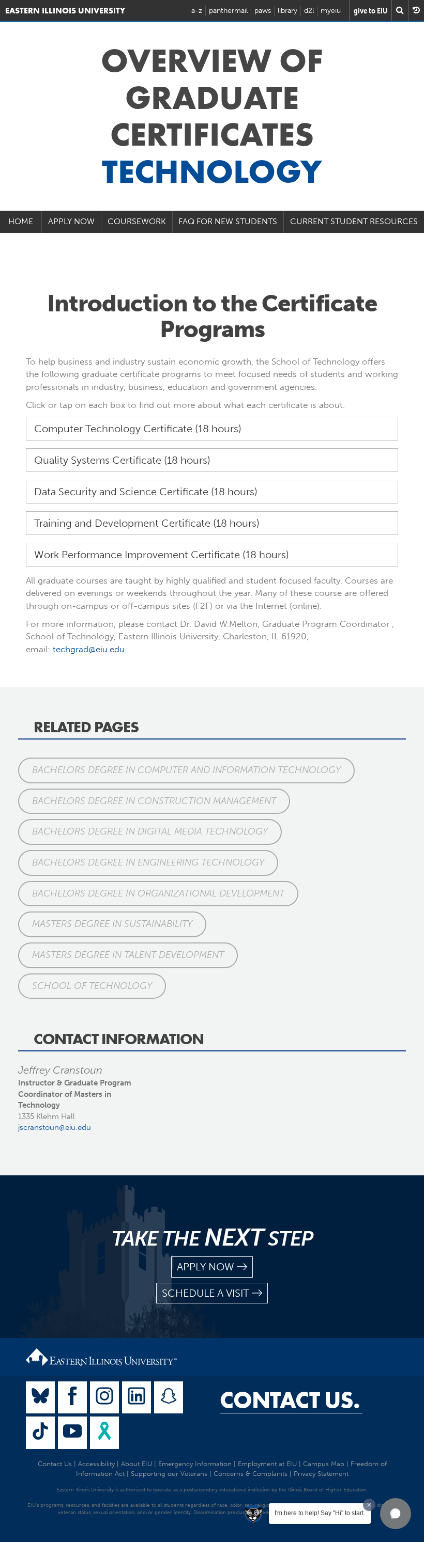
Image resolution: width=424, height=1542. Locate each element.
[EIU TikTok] (40, 1433)
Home (20, 221)
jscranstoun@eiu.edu (54, 1127)
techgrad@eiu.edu (89, 649)
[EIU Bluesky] (40, 1397)
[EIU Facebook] (72, 1397)
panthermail (228, 10)
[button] (395, 1513)
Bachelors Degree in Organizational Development (158, 893)
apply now (205, 1267)
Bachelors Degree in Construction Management (154, 801)
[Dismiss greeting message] (369, 1505)
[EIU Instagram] (104, 1397)
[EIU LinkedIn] (136, 1397)
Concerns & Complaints (250, 1473)
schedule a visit (205, 1293)
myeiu (331, 10)
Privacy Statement (321, 1473)
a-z (196, 10)
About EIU (136, 1464)
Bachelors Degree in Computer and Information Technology (186, 770)
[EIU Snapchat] (168, 1397)
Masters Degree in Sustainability (112, 924)
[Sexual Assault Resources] (104, 1433)
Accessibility (96, 1464)
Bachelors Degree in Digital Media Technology (150, 831)
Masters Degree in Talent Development (128, 955)
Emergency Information (195, 1464)
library (287, 10)
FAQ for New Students (227, 221)
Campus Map (323, 1464)
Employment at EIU (267, 1464)
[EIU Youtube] (72, 1433)
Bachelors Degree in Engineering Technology (148, 862)
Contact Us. (290, 1400)
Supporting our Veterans (169, 1473)
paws (262, 10)
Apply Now (71, 221)
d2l (309, 10)
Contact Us (55, 1464)
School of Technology (92, 986)
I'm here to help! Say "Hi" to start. (320, 1513)
